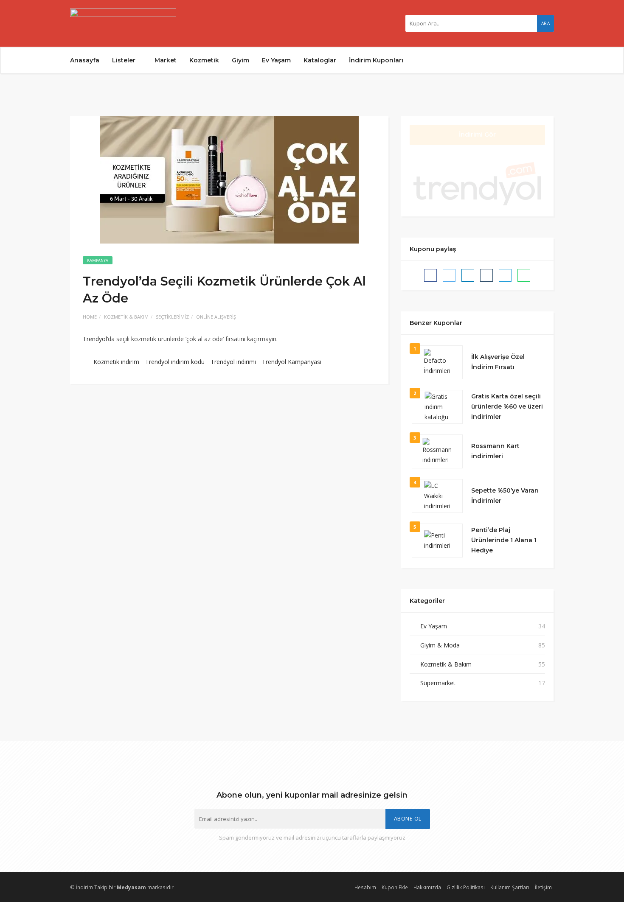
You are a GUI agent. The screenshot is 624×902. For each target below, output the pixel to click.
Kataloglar (320, 60)
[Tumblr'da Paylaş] (486, 275)
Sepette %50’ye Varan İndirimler (505, 495)
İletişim (543, 887)
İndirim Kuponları (376, 60)
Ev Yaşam (276, 60)
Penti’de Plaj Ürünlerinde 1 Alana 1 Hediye (504, 540)
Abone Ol (408, 818)
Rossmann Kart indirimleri (495, 451)
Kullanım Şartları (509, 887)
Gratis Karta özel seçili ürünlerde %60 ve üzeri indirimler (507, 406)
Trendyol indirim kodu (175, 362)
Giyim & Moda (440, 645)
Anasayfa (84, 60)
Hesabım (365, 887)
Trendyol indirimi (233, 362)
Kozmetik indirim (116, 362)
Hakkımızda (427, 887)
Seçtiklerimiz (172, 317)
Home (90, 317)
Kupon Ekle (395, 887)
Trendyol (95, 339)
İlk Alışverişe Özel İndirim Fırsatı (498, 362)
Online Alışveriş (216, 317)
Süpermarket (437, 683)
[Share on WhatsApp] (523, 275)
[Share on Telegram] (505, 275)
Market (166, 60)
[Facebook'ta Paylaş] (430, 275)
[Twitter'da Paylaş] (449, 275)
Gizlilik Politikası (466, 887)
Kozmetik (204, 60)
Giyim (240, 60)
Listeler (124, 60)
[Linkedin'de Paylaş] (467, 275)
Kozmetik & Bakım (126, 317)
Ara (545, 23)
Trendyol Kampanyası (291, 362)
